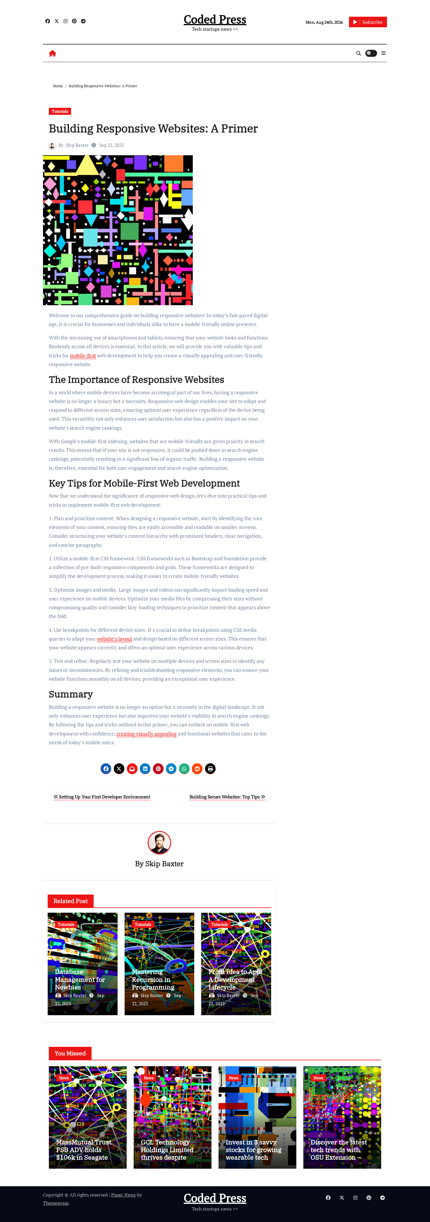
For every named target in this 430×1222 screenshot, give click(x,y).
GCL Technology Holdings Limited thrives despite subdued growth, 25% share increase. (171, 1157)
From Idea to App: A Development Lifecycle (235, 979)
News (64, 1078)
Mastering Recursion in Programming (153, 979)
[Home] (52, 53)
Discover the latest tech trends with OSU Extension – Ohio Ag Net (339, 1153)
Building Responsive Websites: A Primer (153, 128)
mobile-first (83, 355)
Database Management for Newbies (80, 979)
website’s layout (114, 638)
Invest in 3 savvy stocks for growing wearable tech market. (253, 1153)
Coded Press (215, 19)
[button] (383, 53)
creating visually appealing (146, 733)
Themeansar (55, 1203)
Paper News (123, 1195)
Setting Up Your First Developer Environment (104, 796)
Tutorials (60, 111)
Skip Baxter (77, 145)
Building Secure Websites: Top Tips (225, 796)
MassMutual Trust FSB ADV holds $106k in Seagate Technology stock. (83, 1153)
